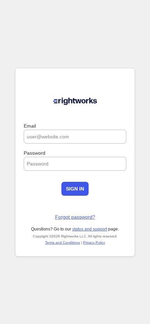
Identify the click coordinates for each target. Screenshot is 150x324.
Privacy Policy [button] (94, 242)
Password (34, 153)
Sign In (75, 189)
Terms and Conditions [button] (62, 242)
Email (30, 125)
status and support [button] (89, 229)
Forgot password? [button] (75, 217)
